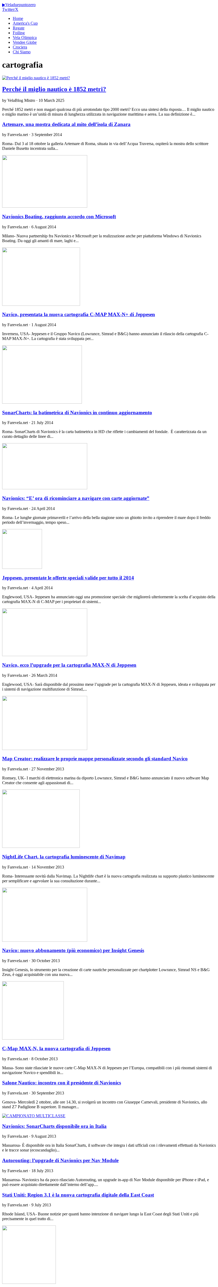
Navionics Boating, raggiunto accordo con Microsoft (59, 216)
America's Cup (25, 23)
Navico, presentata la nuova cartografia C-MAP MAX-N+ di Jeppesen (78, 314)
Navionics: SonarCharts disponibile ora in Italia (54, 1126)
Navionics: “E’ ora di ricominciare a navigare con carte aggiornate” (75, 498)
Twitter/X (10, 9)
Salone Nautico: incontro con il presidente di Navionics (61, 1082)
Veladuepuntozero (19, 4)
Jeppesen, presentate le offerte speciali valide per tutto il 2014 (68, 578)
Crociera (20, 47)
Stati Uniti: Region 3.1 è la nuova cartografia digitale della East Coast (78, 1195)
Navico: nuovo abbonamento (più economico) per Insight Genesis (73, 950)
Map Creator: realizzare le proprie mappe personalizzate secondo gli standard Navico (95, 758)
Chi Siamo (22, 52)
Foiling (19, 32)
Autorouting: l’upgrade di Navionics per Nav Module (60, 1160)
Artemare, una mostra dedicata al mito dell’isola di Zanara (66, 124)
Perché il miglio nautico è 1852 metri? (54, 89)
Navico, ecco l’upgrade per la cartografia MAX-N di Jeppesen (69, 665)
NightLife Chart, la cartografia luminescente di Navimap (63, 857)
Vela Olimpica (25, 37)
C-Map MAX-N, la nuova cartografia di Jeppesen (56, 1048)
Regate (18, 28)
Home (18, 18)
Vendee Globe (25, 42)
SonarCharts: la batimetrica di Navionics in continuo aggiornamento (77, 412)
